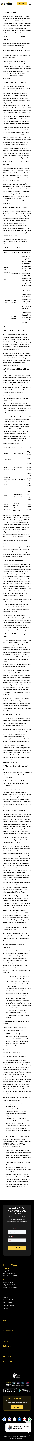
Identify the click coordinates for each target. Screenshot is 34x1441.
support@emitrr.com (9, 1271)
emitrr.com (7, 772)
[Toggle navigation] (30, 3)
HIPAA (5, 86)
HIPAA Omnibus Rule (12, 1034)
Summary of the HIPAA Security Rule (17, 1039)
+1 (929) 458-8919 (9, 1285)
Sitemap (5, 1308)
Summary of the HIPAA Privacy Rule (17, 1041)
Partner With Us (8, 1300)
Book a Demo (17, 1407)
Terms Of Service (8, 1305)
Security (5, 1297)
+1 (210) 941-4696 (9, 1273)
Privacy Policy (7, 1302)
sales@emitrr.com (8, 1282)
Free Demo (22, 3)
